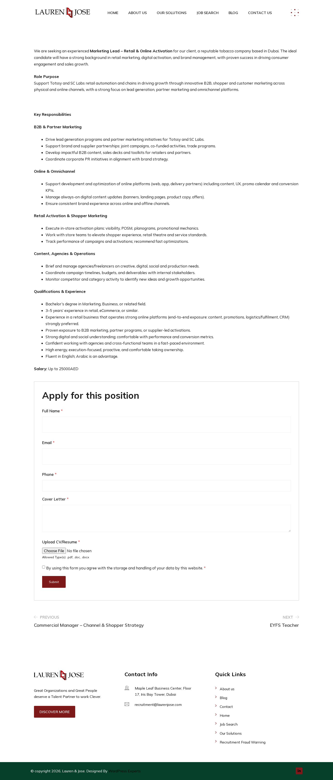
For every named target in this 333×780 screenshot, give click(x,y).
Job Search (207, 13)
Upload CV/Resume (61, 541)
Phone (49, 474)
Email (48, 442)
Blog (233, 13)
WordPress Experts (125, 771)
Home (113, 13)
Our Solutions (171, 13)
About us (227, 689)
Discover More (54, 712)
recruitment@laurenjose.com (158, 704)
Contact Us (260, 13)
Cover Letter (55, 499)
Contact (226, 706)
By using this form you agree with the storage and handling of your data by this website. (126, 568)
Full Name (52, 410)
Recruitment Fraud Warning (242, 742)
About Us (137, 13)
